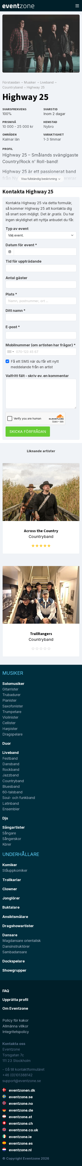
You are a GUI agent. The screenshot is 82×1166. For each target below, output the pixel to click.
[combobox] (41, 301)
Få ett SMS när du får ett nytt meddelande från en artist (35, 364)
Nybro (48, 126)
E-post (13, 327)
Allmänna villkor (15, 1026)
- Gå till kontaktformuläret (23, 1069)
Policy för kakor (15, 1020)
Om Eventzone (15, 1008)
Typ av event (17, 229)
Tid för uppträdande (23, 261)
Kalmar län (11, 139)
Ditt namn (15, 310)
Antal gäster (16, 278)
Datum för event (21, 245)
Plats (11, 294)
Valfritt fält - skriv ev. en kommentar (37, 376)
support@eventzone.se (21, 1081)
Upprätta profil (15, 1000)
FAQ (5, 991)
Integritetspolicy (15, 1032)
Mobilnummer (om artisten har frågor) (41, 345)
